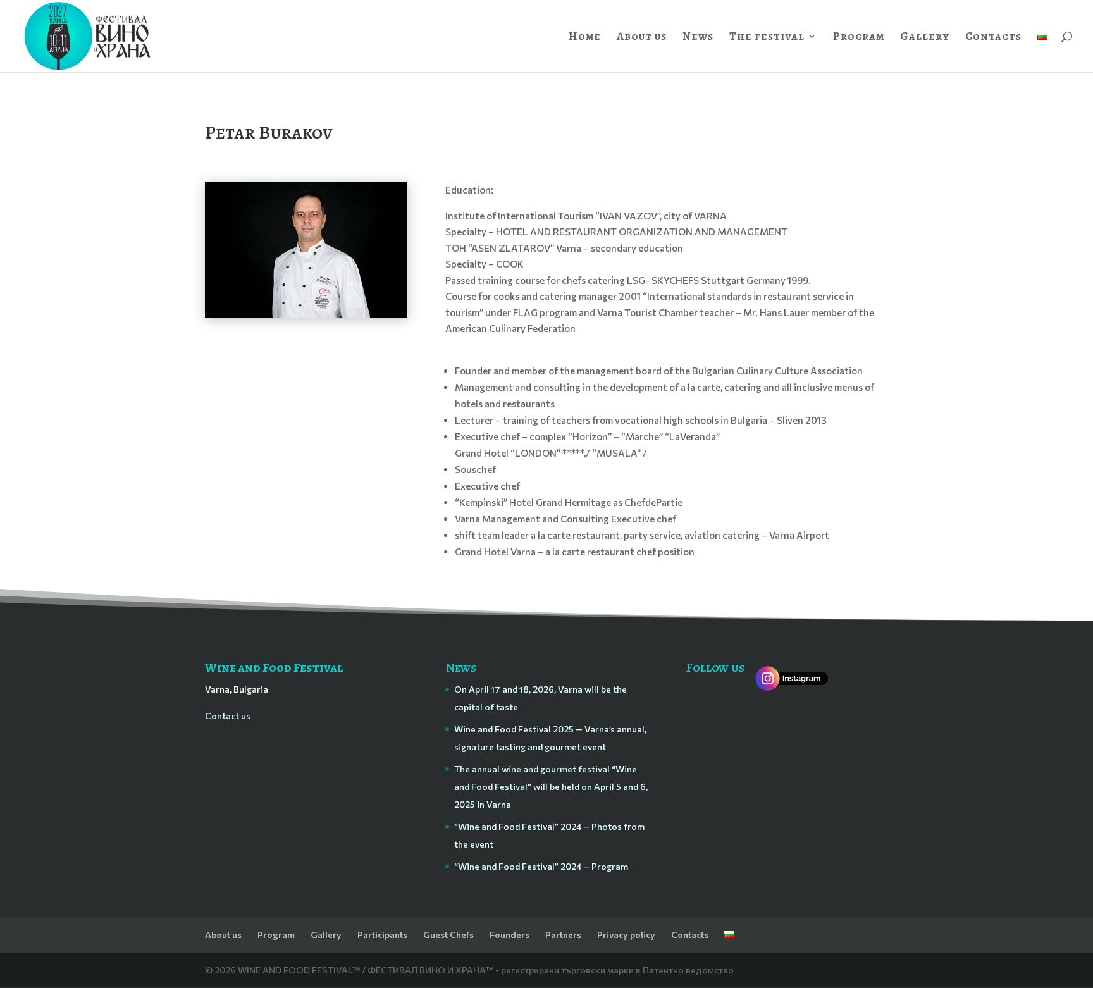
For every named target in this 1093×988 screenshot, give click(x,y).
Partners (563, 934)
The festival (767, 38)
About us (642, 38)
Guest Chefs (448, 934)
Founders (509, 934)
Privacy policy (626, 934)
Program (858, 38)
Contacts (993, 38)
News (697, 38)
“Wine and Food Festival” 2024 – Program (541, 866)
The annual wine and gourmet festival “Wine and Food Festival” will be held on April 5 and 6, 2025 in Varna (551, 786)
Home (585, 38)
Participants (382, 934)
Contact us (227, 715)
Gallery (924, 38)
